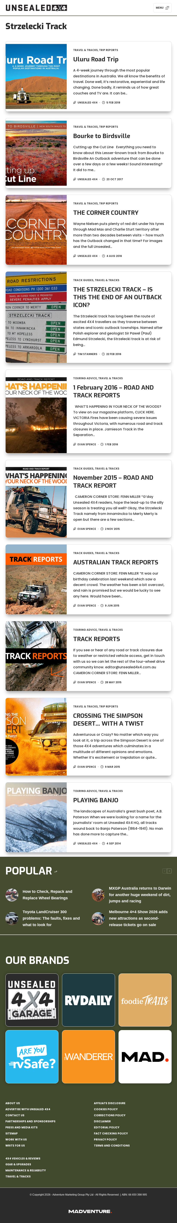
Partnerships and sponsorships (30, 1121)
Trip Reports (108, 50)
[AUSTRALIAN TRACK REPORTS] (36, 579)
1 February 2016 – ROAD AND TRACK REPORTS (113, 391)
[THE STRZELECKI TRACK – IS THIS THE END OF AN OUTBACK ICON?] (36, 317)
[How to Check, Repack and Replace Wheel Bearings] (11, 895)
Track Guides (83, 280)
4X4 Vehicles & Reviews (22, 1158)
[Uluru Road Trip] (36, 76)
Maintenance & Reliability (25, 1170)
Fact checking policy (111, 1133)
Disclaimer (102, 1121)
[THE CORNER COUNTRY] (36, 230)
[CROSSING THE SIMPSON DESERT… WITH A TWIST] (36, 737)
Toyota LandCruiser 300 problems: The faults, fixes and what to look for (51, 918)
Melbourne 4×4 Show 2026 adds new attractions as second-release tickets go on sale (138, 918)
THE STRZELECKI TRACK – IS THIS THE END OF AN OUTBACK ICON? (117, 297)
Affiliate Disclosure (109, 1103)
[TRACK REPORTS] (36, 656)
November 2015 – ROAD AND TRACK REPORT (113, 481)
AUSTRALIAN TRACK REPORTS (115, 562)
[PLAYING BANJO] (36, 817)
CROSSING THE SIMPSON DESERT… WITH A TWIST (108, 720)
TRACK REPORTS (96, 639)
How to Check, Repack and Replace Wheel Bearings (47, 894)
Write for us (15, 1145)
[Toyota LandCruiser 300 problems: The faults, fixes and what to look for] (11, 918)
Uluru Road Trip (96, 59)
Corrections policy (109, 1115)
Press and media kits (21, 1127)
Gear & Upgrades (18, 1164)
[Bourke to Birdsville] (36, 153)
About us (12, 1103)
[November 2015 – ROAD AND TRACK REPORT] (36, 499)
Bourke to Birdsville (101, 136)
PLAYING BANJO (95, 800)
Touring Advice (85, 378)
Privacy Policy (105, 1139)
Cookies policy (106, 1109)
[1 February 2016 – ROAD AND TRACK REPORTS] (36, 411)
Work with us (16, 1139)
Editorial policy (106, 1127)
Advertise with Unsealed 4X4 (27, 1109)
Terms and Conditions (112, 1145)
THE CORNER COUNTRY (106, 213)
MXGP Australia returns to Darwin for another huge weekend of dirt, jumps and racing (140, 894)
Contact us (14, 1115)
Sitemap (11, 1133)
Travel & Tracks (85, 50)
